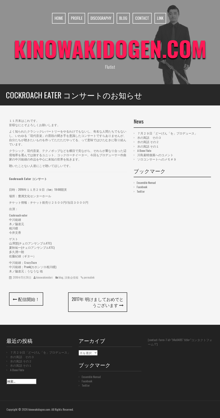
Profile (76, 18)
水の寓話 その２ (148, 141)
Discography (100, 18)
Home (59, 18)
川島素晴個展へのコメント (155, 155)
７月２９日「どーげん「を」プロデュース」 (167, 133)
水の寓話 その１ (148, 146)
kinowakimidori (44, 277)
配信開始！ (28, 299)
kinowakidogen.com (110, 48)
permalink (89, 277)
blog (61, 277)
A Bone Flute (144, 150)
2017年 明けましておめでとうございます (98, 302)
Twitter (141, 191)
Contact (142, 18)
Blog (123, 18)
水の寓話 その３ (149, 137)
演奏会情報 (71, 277)
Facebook (142, 187)
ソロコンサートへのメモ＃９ (156, 159)
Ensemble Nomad (146, 182)
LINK (160, 18)
